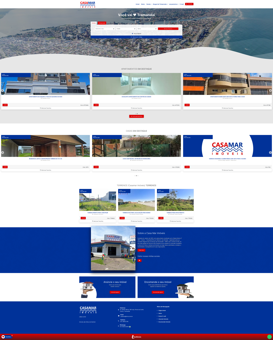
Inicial (137, 4)
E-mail (182, 4)
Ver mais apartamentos (136, 116)
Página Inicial (162, 310)
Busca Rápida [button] (137, 33)
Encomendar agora (158, 292)
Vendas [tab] (94, 23)
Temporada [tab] (102, 23)
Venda (148, 4)
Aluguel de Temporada (159, 4)
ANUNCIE (190, 4)
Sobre (143, 4)
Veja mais (141, 250)
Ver (5, 104)
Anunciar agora (115, 292)
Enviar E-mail (162, 316)
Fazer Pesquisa (168, 28)
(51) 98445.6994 (124, 326)
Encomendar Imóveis (164, 322)
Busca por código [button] (137, 37)
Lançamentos (173, 4)
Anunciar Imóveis (163, 319)
